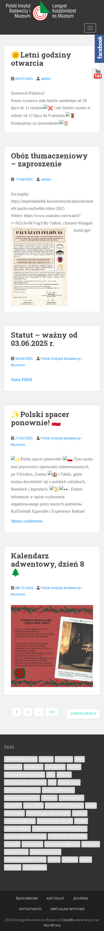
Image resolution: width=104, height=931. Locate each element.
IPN (52, 782)
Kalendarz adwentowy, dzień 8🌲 (47, 564)
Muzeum (49, 797)
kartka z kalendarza (58, 790)
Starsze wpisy (82, 713)
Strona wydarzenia (26, 521)
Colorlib (67, 920)
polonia (80, 813)
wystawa (69, 859)
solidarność (32, 844)
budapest (13, 767)
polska (81, 821)
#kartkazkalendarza (21, 759)
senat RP (12, 844)
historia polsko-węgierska (25, 782)
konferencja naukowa (22, 797)
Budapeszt (33, 767)
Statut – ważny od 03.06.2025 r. (44, 339)
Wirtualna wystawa (67, 909)
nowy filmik (33, 805)
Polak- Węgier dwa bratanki (48, 813)
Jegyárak (80, 898)
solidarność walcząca (62, 844)
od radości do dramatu (64, 805)
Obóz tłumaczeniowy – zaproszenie (49, 160)
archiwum (64, 759)
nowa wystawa (71, 797)
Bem (79, 759)
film (51, 774)
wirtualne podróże (45, 852)
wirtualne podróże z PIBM (25, 859)
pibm (91, 805)
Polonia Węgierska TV (55, 821)
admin (46, 78)
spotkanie (90, 844)
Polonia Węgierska (20, 821)
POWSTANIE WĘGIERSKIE (68, 836)
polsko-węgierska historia (25, 836)
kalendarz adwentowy (22, 790)
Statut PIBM (21, 379)
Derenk (74, 767)
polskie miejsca (17, 828)
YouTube (12, 867)
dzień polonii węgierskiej (24, 774)
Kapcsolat (56, 898)
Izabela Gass (69, 782)
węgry (85, 859)
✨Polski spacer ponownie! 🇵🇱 (40, 418)
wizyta (54, 859)
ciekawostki (55, 767)
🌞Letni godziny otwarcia (41, 59)
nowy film (13, 805)
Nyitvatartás (30, 909)
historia (64, 774)
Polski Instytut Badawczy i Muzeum (60, 828)
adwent (46, 759)
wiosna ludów (16, 852)
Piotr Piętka (14, 813)
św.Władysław (34, 867)
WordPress (52, 925)
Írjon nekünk (27, 898)
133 (52, 712)
